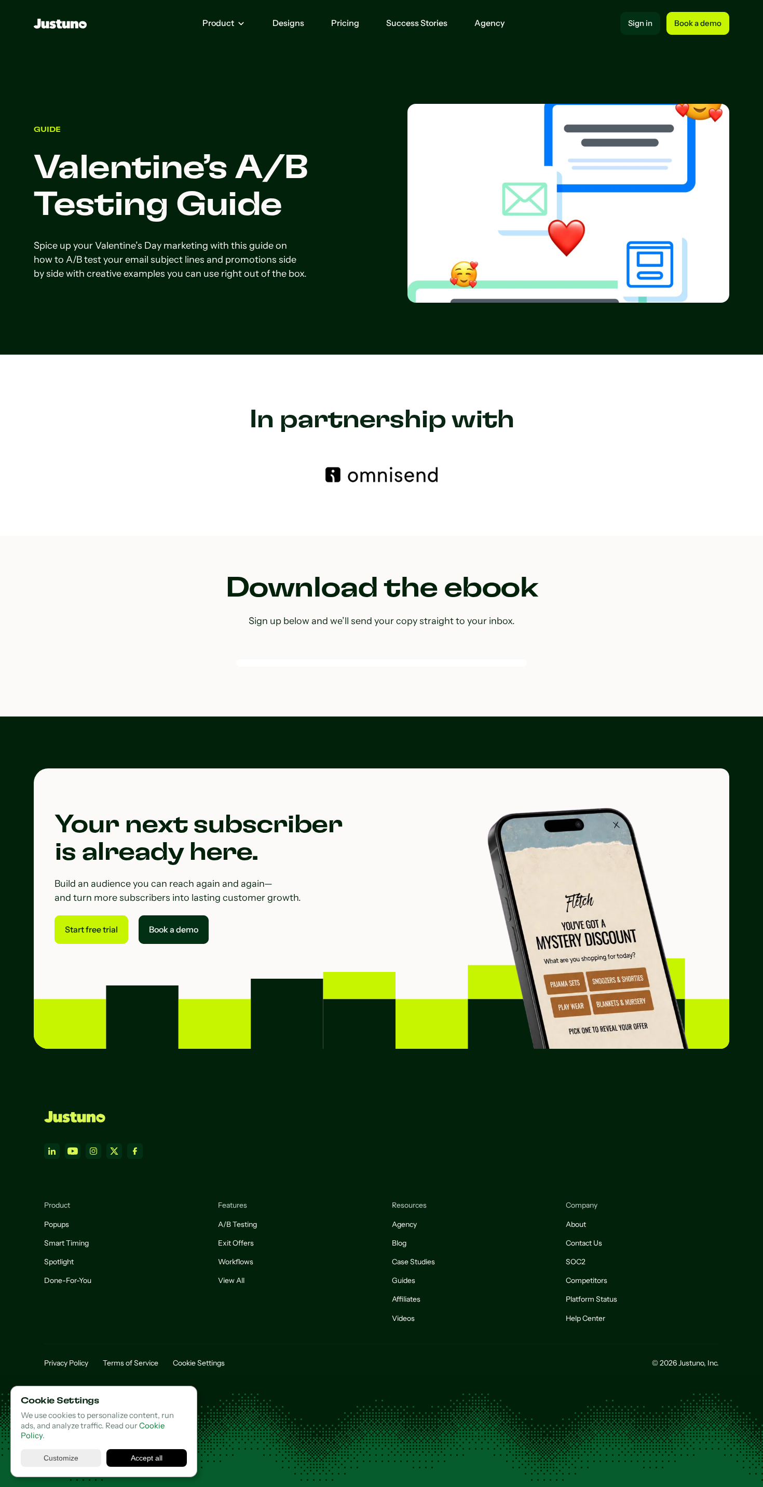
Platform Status (591, 1299)
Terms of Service (130, 1363)
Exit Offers (236, 1243)
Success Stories (416, 23)
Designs (288, 23)
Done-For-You (67, 1280)
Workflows (235, 1261)
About (576, 1224)
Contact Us (584, 1243)
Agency (489, 23)
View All (231, 1280)
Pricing (345, 23)
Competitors (586, 1280)
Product (218, 23)
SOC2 (575, 1261)
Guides (403, 1280)
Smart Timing (66, 1243)
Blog (399, 1243)
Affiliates (406, 1299)
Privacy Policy (66, 1363)
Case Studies (413, 1261)
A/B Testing (237, 1224)
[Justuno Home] (74, 1117)
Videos (403, 1318)
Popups (56, 1224)
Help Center (585, 1318)
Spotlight (59, 1261)
